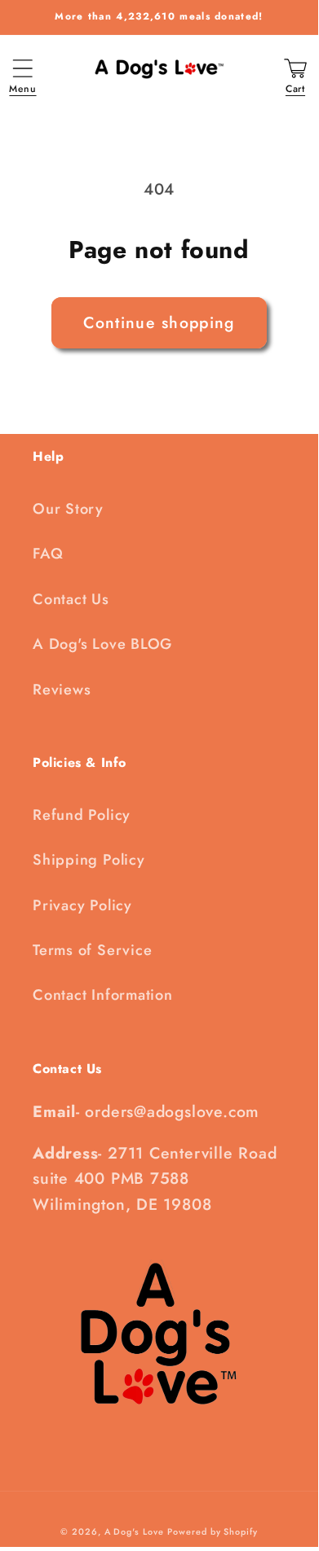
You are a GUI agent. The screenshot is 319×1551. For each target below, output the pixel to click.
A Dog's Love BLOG (102, 644)
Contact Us (71, 599)
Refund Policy (82, 815)
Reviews (62, 689)
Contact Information (103, 995)
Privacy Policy (82, 905)
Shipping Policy (89, 859)
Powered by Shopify (212, 1531)
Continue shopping (158, 322)
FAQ (48, 553)
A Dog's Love (134, 1531)
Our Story (68, 508)
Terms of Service (92, 950)
